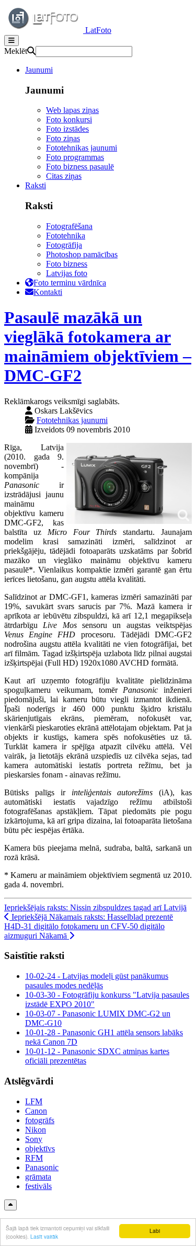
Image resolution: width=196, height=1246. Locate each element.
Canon (36, 1110)
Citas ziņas (64, 176)
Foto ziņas (63, 138)
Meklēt (15, 51)
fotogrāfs (39, 1120)
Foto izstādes (67, 128)
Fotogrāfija (64, 245)
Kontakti (47, 292)
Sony (33, 1139)
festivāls (38, 1186)
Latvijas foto (66, 273)
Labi (154, 1230)
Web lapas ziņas (72, 110)
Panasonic (42, 1167)
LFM (33, 1101)
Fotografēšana (69, 226)
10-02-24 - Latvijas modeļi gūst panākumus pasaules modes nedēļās (96, 980)
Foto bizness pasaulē (80, 166)
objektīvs (40, 1148)
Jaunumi (39, 69)
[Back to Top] (10, 1204)
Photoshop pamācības (82, 254)
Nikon (35, 1129)
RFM (34, 1157)
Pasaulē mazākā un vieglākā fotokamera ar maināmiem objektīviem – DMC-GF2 (97, 346)
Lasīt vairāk (44, 1236)
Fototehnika (65, 235)
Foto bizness (66, 263)
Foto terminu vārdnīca (69, 282)
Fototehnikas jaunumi (81, 147)
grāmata (38, 1176)
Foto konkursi (69, 119)
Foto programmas (75, 157)
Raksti (35, 185)
